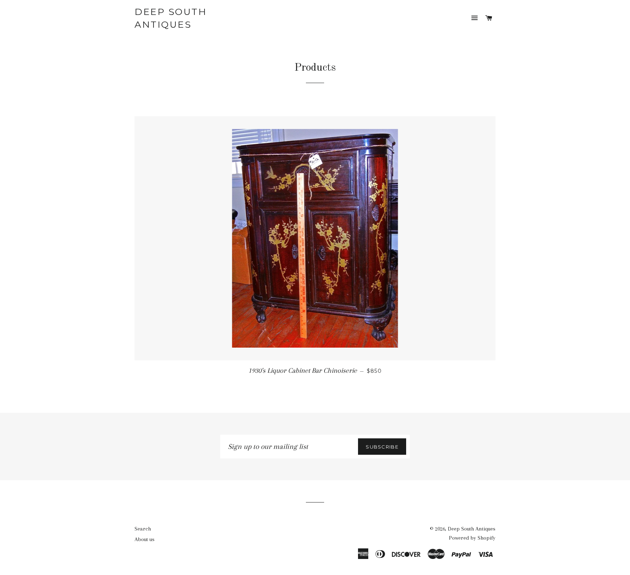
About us (145, 539)
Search (143, 528)
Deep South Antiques (171, 18)
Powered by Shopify (472, 538)
